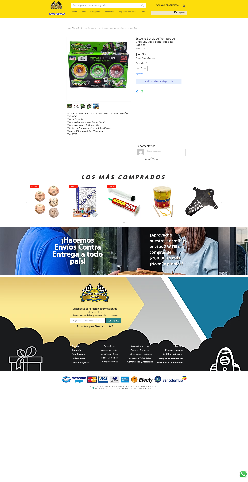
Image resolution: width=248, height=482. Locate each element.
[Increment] (145, 68)
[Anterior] (26, 201)
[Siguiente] (221, 201)
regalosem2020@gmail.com (137, 388)
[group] (124, 202)
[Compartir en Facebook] (137, 91)
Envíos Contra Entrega (145, 58)
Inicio (69, 28)
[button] (95, 12)
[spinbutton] (141, 68)
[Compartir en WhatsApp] (142, 91)
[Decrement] (138, 68)
